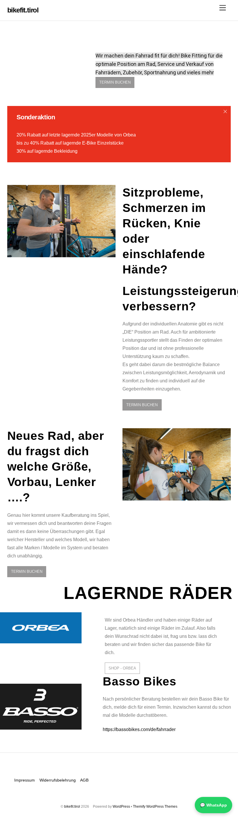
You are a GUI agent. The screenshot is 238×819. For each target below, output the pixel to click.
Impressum (24, 780)
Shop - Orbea (122, 668)
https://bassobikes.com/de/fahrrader (139, 729)
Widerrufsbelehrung (57, 780)
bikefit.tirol (72, 806)
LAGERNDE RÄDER (148, 593)
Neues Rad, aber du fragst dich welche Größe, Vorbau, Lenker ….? (55, 466)
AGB (84, 780)
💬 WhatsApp (213, 805)
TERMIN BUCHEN (115, 82)
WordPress (121, 806)
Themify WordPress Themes (155, 806)
